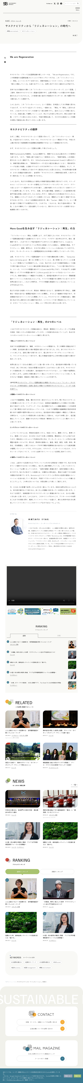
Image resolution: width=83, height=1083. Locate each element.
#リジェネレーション (28, 31)
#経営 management (30, 968)
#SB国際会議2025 (45, 962)
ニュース (18, 21)
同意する (77, 1076)
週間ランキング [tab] (22, 871)
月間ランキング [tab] (57, 871)
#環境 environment (12, 31)
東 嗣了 (7, 21)
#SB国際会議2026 (16, 962)
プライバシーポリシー (15, 1080)
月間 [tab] (59, 635)
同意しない (68, 1076)
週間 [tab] (24, 636)
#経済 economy (15, 968)
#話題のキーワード (30, 962)
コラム (13, 21)
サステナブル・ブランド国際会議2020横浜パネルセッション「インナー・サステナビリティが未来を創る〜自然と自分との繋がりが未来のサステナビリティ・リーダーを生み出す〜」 (43, 385)
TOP (6, 982)
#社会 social (57, 962)
